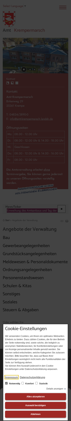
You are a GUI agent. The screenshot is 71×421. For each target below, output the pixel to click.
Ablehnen (35, 414)
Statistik (43, 383)
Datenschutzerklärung (32, 377)
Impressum (11, 377)
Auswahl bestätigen (35, 405)
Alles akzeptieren (36, 396)
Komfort (29, 383)
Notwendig (15, 383)
